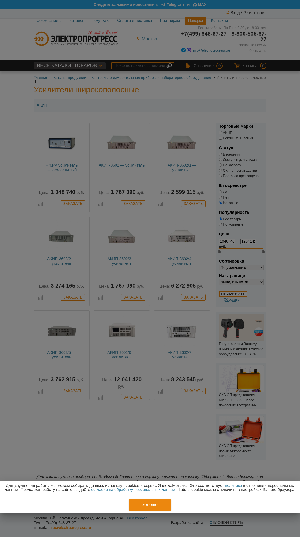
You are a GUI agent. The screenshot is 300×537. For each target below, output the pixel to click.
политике (233, 485)
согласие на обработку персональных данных (133, 489)
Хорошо (150, 505)
